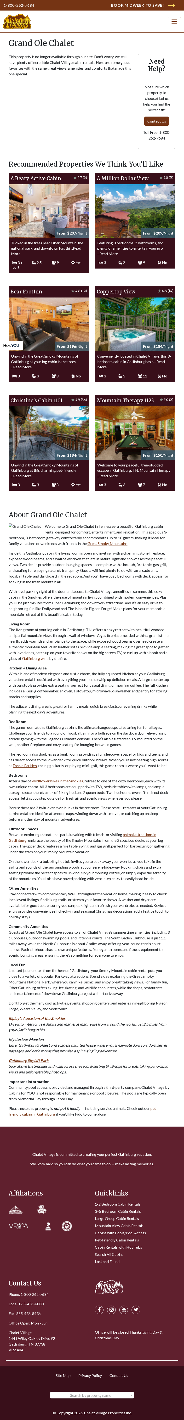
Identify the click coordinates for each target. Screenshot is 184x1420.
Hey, (11, 345)
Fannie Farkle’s (25, 765)
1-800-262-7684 (19, 5)
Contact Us (156, 121)
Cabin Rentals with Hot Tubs (118, 1247)
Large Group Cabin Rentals (117, 1218)
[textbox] (92, 1395)
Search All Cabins (109, 1254)
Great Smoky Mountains (107, 543)
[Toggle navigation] (174, 21)
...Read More (107, 253)
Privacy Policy (90, 1375)
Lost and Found (107, 1261)
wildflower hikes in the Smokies (57, 781)
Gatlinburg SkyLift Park (29, 1060)
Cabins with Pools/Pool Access (120, 1232)
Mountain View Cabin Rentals (119, 1225)
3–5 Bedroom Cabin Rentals (118, 1211)
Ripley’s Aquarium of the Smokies (37, 1018)
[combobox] (92, 1395)
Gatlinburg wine (35, 658)
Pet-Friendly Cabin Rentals (117, 1240)
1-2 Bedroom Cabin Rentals (117, 1204)
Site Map (63, 1375)
